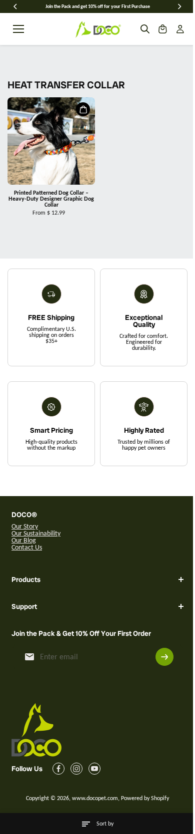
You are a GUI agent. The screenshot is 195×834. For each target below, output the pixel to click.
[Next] (179, 6)
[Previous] (16, 6)
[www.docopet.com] (97, 29)
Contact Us (27, 547)
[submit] (159, 656)
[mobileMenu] (19, 29)
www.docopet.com (93, 798)
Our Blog (24, 540)
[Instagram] (76, 769)
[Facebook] (58, 769)
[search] (145, 28)
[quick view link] (83, 109)
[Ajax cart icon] (162, 28)
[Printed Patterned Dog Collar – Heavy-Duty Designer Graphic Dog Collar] (51, 141)
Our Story (25, 526)
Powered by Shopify (142, 798)
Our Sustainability (36, 533)
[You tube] (94, 769)
